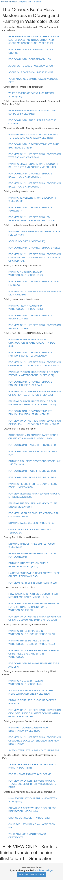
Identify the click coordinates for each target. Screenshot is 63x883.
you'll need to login (44, 870)
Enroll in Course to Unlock (31, 874)
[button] (9, 1)
